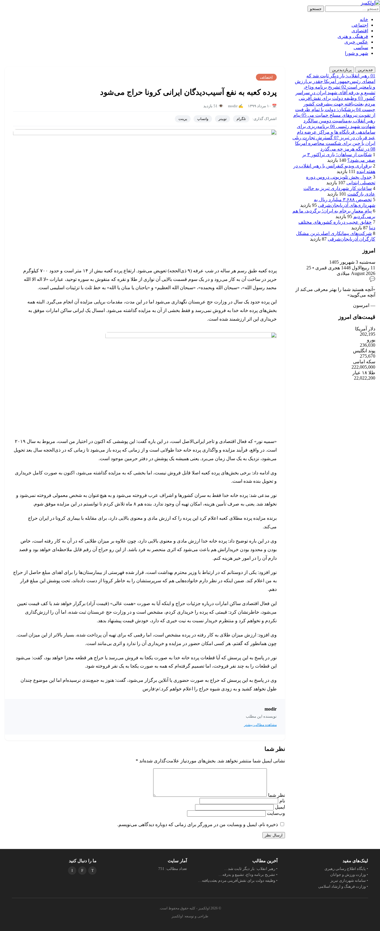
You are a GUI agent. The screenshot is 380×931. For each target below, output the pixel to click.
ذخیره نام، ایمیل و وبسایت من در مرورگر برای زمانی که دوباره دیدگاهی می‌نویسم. (197, 824)
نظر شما (276, 795)
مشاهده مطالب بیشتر (260, 725)
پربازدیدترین (342, 70)
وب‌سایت (276, 813)
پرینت (182, 119)
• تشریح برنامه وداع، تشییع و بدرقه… (248, 874)
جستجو (316, 9)
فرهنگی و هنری (353, 36)
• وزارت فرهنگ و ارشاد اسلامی (343, 886)
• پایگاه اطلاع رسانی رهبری (346, 868)
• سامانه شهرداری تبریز (349, 880)
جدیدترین (365, 70)
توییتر (222, 119)
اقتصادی (360, 30)
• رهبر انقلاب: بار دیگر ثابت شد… (251, 868)
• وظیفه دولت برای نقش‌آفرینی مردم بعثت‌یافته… (238, 880)
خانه (364, 19)
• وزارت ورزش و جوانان (349, 874)
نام (281, 800)
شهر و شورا (356, 53)
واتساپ (202, 119)
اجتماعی (360, 25)
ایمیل (279, 807)
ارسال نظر (274, 835)
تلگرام (241, 119)
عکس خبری (356, 41)
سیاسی (361, 47)
